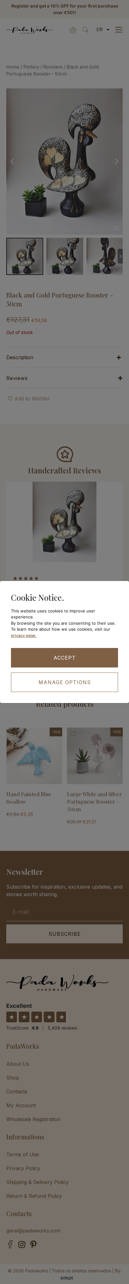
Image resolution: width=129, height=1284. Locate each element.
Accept (65, 658)
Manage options (65, 682)
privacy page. (24, 635)
